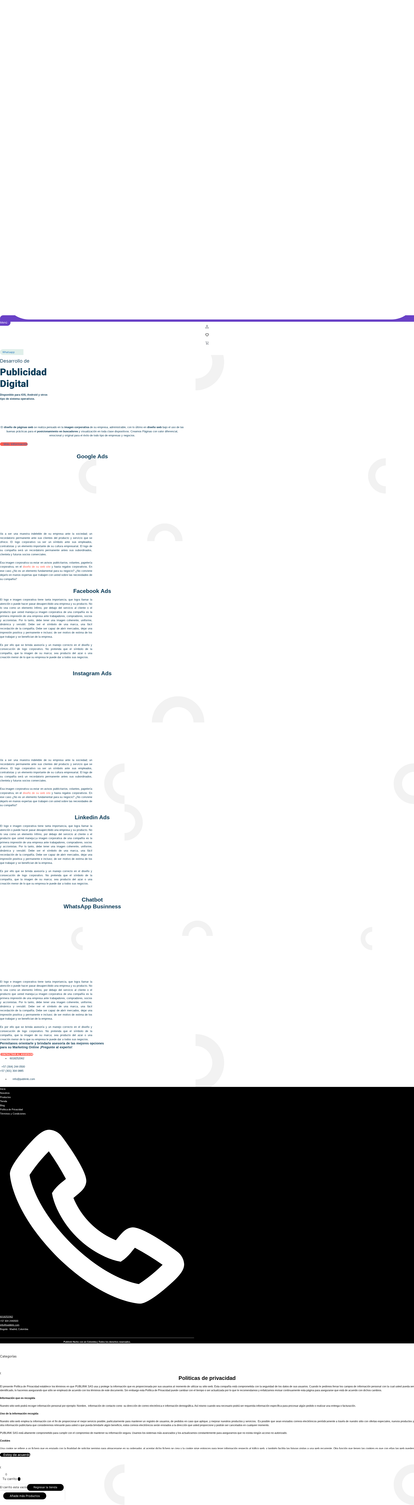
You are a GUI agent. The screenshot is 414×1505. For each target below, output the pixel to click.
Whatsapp (8, 352)
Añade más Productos (25, 1496)
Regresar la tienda (45, 1487)
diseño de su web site (36, 566)
